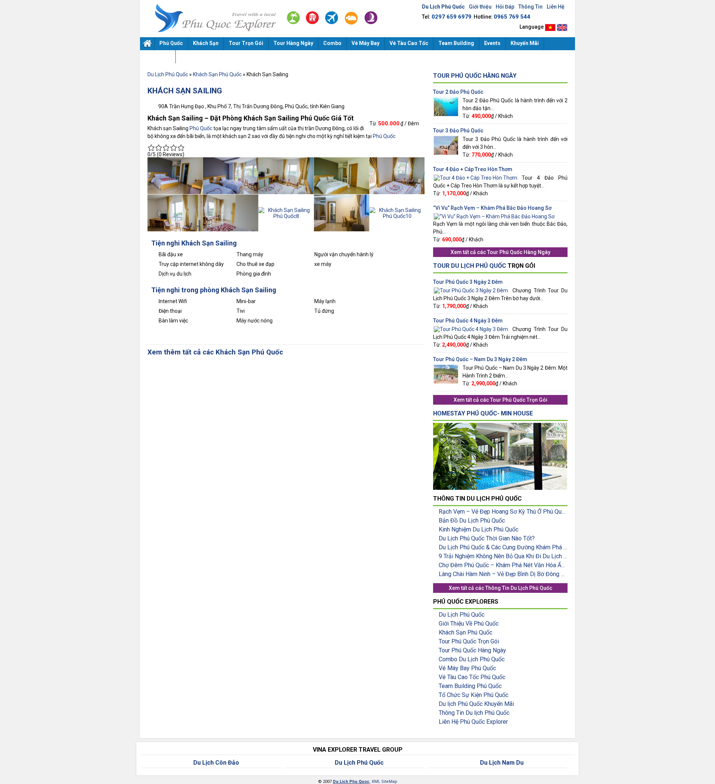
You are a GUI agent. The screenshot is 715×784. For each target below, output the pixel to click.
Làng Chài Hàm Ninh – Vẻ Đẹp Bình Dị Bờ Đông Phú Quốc (512, 574)
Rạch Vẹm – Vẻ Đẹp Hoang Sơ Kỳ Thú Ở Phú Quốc (503, 511)
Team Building (456, 43)
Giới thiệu (480, 7)
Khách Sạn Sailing (184, 90)
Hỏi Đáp (505, 7)
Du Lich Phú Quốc (212, 18)
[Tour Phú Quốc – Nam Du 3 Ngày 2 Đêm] (446, 367)
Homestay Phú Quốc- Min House (483, 413)
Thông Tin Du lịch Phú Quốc (474, 712)
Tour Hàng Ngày (293, 43)
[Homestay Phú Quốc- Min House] (500, 426)
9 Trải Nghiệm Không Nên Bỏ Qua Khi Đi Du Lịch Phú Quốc (513, 556)
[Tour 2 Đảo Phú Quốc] (446, 100)
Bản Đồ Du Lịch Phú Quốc (472, 520)
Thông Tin (530, 7)
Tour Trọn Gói (246, 43)
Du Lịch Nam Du (502, 762)
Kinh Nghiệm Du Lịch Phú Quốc (478, 529)
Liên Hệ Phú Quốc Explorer (473, 721)
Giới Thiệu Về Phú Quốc (469, 623)
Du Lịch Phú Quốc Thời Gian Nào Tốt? (487, 538)
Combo (332, 43)
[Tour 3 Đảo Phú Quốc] (446, 138)
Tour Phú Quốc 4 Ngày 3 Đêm (468, 321)
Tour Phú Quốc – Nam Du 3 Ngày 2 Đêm (480, 359)
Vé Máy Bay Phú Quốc (467, 668)
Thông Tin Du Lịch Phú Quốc (518, 588)
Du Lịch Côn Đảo (216, 762)
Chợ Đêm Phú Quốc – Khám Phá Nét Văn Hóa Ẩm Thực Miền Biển (523, 565)
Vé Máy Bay (365, 43)
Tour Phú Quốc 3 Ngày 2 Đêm (468, 282)
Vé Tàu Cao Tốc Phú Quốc (472, 677)
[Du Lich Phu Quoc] (550, 27)
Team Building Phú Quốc (470, 686)
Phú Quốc (171, 43)
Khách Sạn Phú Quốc (217, 74)
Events (492, 43)
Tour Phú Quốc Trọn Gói (518, 400)
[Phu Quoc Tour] (562, 27)
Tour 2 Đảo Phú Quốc (458, 92)
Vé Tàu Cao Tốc (409, 43)
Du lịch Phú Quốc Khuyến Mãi (476, 703)
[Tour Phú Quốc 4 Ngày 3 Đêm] (471, 328)
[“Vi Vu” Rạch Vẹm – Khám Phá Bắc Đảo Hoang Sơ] (494, 216)
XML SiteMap (384, 781)
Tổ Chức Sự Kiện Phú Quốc (473, 694)
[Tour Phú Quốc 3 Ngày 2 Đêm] (471, 290)
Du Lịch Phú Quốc (147, 43)
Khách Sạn (206, 43)
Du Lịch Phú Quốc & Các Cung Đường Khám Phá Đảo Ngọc (514, 547)
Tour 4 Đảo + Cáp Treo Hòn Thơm (472, 169)
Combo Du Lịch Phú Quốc (472, 659)
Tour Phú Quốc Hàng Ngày (475, 75)
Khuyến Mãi (525, 43)
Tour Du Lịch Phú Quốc (469, 265)
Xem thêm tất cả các (180, 352)
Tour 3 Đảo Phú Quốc (458, 131)
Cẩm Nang (158, 56)
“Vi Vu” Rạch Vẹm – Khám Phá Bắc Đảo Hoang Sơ (492, 208)
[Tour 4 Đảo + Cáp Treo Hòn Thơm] (475, 177)
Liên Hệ (556, 7)
